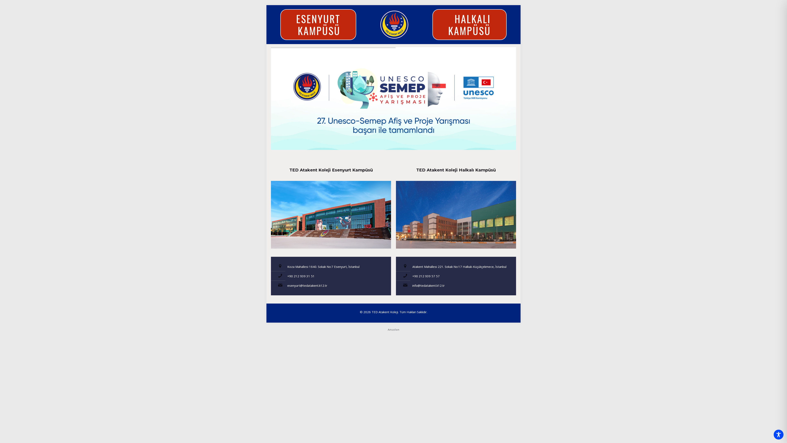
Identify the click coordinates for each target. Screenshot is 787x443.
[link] (331, 215)
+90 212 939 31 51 (301, 276)
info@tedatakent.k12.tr (428, 285)
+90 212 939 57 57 (426, 276)
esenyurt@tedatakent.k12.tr (307, 285)
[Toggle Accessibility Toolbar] (778, 434)
